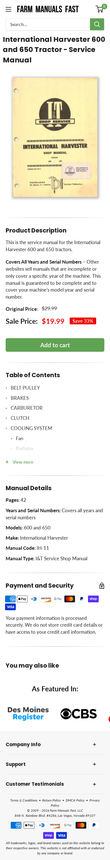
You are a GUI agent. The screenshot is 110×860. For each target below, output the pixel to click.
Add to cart (55, 344)
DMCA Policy (75, 800)
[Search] (97, 24)
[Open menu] (8, 9)
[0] (99, 9)
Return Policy (51, 800)
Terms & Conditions (24, 800)
